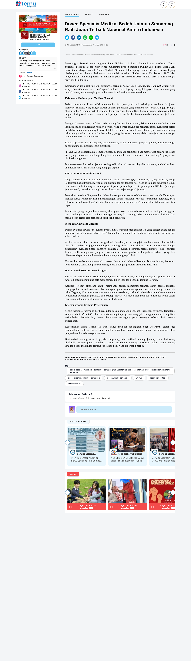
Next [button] (172, 442)
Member (104, 14)
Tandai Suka (78, 398)
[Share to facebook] (73, 37)
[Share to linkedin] (79, 37)
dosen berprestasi (157, 378)
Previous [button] (67, 442)
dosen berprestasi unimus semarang (84, 378)
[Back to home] (163, 4)
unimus (139, 378)
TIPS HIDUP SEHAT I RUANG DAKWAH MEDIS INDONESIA (39, 85)
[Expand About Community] (38, 68)
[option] (87, 445)
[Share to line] (91, 37)
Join (38, 45)
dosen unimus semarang (117, 378)
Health (29, 73)
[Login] (171, 4)
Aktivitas (72, 14)
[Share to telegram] (97, 37)
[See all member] (34, 53)
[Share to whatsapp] (85, 37)
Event (89, 14)
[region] (38, 58)
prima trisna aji (74, 384)
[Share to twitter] (67, 37)
